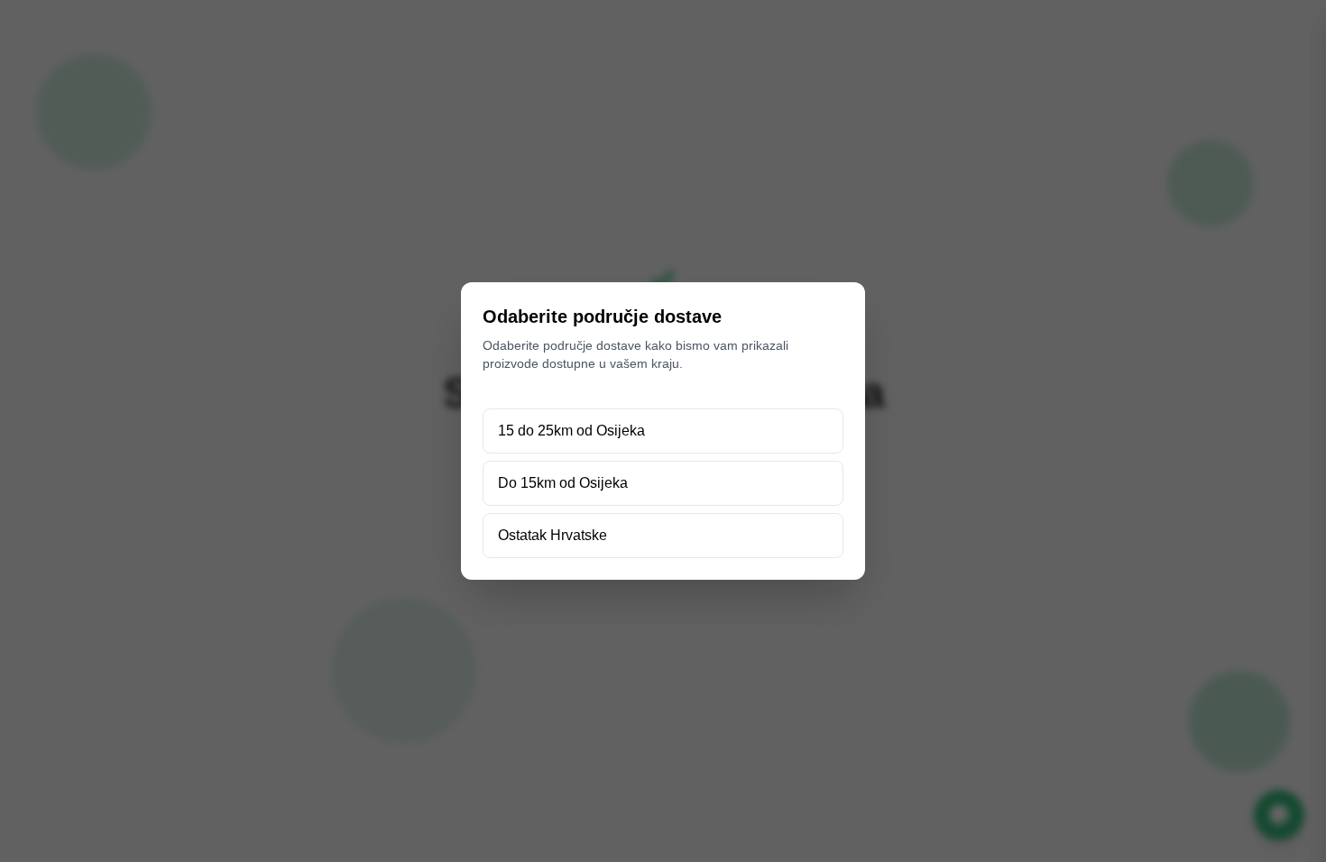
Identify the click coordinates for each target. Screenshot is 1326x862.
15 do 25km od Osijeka (571, 430)
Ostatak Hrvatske (552, 535)
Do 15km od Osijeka (563, 483)
